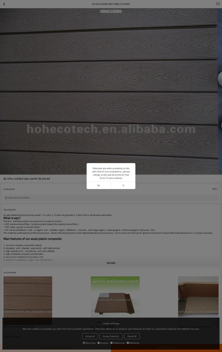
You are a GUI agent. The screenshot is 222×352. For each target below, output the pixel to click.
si (123, 185)
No (98, 185)
